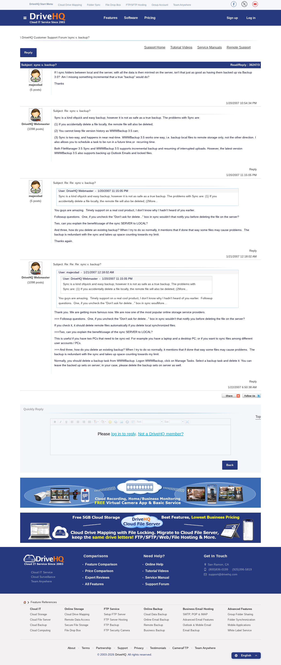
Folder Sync (93, 4)
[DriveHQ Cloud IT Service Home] (44, 17)
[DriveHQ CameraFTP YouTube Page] (255, 4)
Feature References (44, 602)
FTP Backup (111, 625)
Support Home (154, 47)
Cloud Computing (40, 630)
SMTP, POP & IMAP (195, 614)
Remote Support (239, 47)
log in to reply (123, 434)
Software (131, 18)
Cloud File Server (40, 619)
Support (122, 648)
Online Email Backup (156, 619)
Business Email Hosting (198, 609)
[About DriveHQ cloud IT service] (43, 561)
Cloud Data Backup (155, 614)
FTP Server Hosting (116, 619)
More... (153, 201)
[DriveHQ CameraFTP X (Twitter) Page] (244, 4)
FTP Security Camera (117, 630)
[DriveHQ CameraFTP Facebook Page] (234, 4)
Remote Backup (153, 625)
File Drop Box (113, 4)
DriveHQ (120, 654)
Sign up (232, 18)
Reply (28, 52)
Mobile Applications (239, 625)
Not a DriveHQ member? (160, 434)
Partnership (103, 648)
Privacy (139, 648)
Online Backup (153, 609)
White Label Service (240, 630)
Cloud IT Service (42, 572)
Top (258, 416)
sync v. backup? (79, 37)
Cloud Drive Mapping (70, 4)
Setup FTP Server (114, 614)
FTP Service (111, 609)
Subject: (27, 64)
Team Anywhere (182, 4)
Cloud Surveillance (43, 576)
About (71, 648)
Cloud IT (35, 609)
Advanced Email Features (198, 619)
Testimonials (158, 648)
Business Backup (154, 630)
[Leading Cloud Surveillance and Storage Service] (140, 492)
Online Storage (74, 609)
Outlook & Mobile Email (197, 625)
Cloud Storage (38, 614)
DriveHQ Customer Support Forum (45, 37)
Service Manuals (209, 47)
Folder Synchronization (241, 619)
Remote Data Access (77, 619)
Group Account (160, 4)
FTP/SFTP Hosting (136, 4)
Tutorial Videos (181, 47)
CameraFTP (180, 648)
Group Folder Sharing (240, 614)
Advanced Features (240, 609)
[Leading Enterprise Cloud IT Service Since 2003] (140, 527)
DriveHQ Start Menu (41, 4)
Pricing (150, 18)
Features (110, 18)
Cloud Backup (38, 625)
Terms (86, 648)
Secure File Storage (76, 625)
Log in (250, 18)
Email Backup (191, 630)
